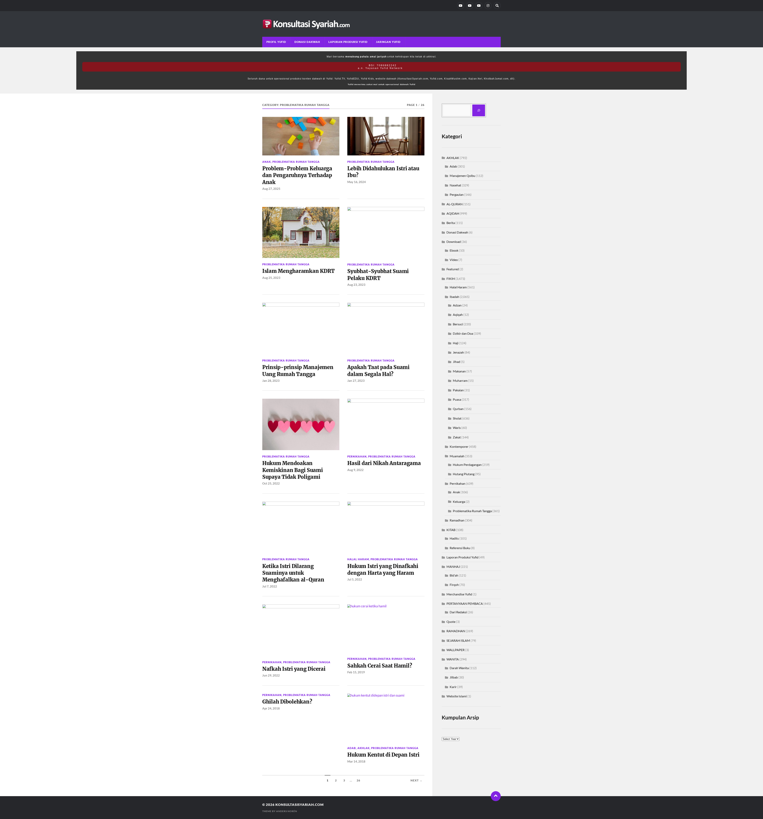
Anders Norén (286, 811)
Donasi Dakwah (307, 42)
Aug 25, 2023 (271, 277)
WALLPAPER (455, 650)
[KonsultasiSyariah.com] (381, 24)
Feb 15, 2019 (356, 672)
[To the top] (496, 796)
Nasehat (455, 185)
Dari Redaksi (458, 612)
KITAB (450, 530)
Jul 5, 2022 (354, 579)
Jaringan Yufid (388, 42)
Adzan (457, 305)
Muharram (460, 380)
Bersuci (458, 324)
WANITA (452, 659)
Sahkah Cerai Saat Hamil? (379, 666)
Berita (450, 223)
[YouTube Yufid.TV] (460, 5)
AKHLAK (363, 748)
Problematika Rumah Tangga (296, 161)
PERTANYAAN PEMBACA (464, 603)
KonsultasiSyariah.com (299, 805)
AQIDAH (452, 213)
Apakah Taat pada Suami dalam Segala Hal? (378, 370)
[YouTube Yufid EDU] (469, 5)
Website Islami (456, 696)
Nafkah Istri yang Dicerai (293, 669)
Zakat (457, 437)
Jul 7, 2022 (269, 586)
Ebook (454, 250)
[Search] (497, 5)
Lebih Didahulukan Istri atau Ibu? (383, 171)
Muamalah (457, 456)
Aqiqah (458, 314)
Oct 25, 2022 (271, 483)
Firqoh (454, 584)
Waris (457, 427)
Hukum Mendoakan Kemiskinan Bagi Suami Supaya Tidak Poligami (292, 470)
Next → (416, 780)
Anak (266, 161)
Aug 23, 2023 (356, 284)
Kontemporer (459, 446)
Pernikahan (357, 456)
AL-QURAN (454, 204)
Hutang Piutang (463, 474)
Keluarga (459, 501)
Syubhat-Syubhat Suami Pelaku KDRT (378, 274)
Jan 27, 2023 (356, 380)
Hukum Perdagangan (467, 464)
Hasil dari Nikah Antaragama (384, 463)
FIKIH (450, 278)
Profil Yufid (276, 42)
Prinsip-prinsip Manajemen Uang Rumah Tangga (297, 370)
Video (454, 260)
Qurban (458, 409)
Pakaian (458, 390)
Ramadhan (457, 520)
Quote (450, 621)
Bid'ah (454, 575)
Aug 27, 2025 (271, 188)
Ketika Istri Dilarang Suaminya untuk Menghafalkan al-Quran (293, 573)
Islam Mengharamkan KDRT (298, 271)
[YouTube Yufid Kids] (478, 5)
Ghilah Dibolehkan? (287, 702)
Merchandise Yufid (459, 594)
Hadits (454, 538)
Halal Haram (358, 559)
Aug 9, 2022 (355, 470)
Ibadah (454, 297)
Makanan (459, 371)
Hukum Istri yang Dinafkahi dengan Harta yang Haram (382, 569)
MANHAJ (453, 566)
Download (453, 241)
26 (358, 780)
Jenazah (458, 352)
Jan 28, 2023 (271, 380)
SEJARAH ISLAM (458, 640)
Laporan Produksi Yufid (348, 42)
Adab (351, 748)
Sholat (457, 418)
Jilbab (454, 677)
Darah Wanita (459, 668)
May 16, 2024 (356, 182)
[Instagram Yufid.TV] (488, 5)
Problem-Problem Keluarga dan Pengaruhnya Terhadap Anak (297, 175)
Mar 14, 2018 (356, 761)
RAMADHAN (455, 631)
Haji (455, 343)
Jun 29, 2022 (271, 675)
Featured (452, 269)
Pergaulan (457, 194)
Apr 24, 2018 (271, 708)
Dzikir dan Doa (463, 333)
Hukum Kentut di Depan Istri (383, 755)
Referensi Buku (460, 548)
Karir (453, 687)
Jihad (456, 361)
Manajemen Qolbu (462, 175)
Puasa (457, 399)
